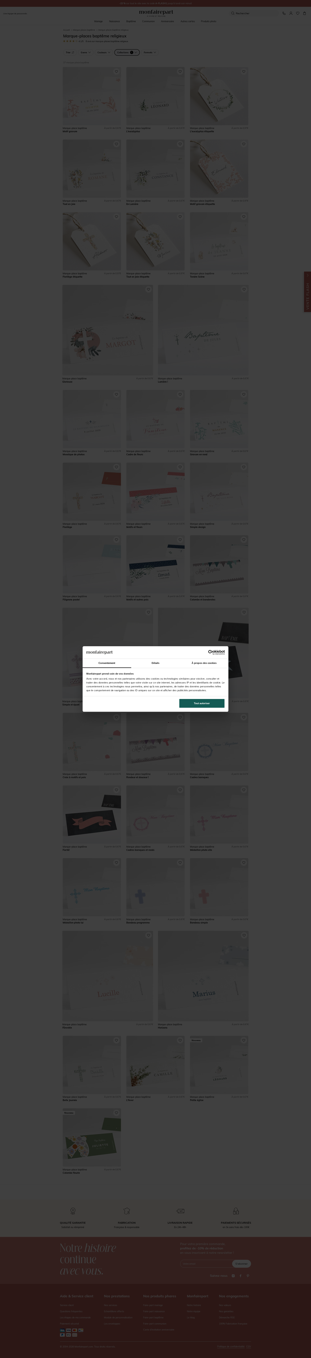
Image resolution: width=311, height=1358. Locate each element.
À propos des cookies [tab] (204, 663)
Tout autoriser (202, 703)
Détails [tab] (156, 663)
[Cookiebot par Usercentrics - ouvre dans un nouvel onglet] (210, 652)
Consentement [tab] (106, 663)
